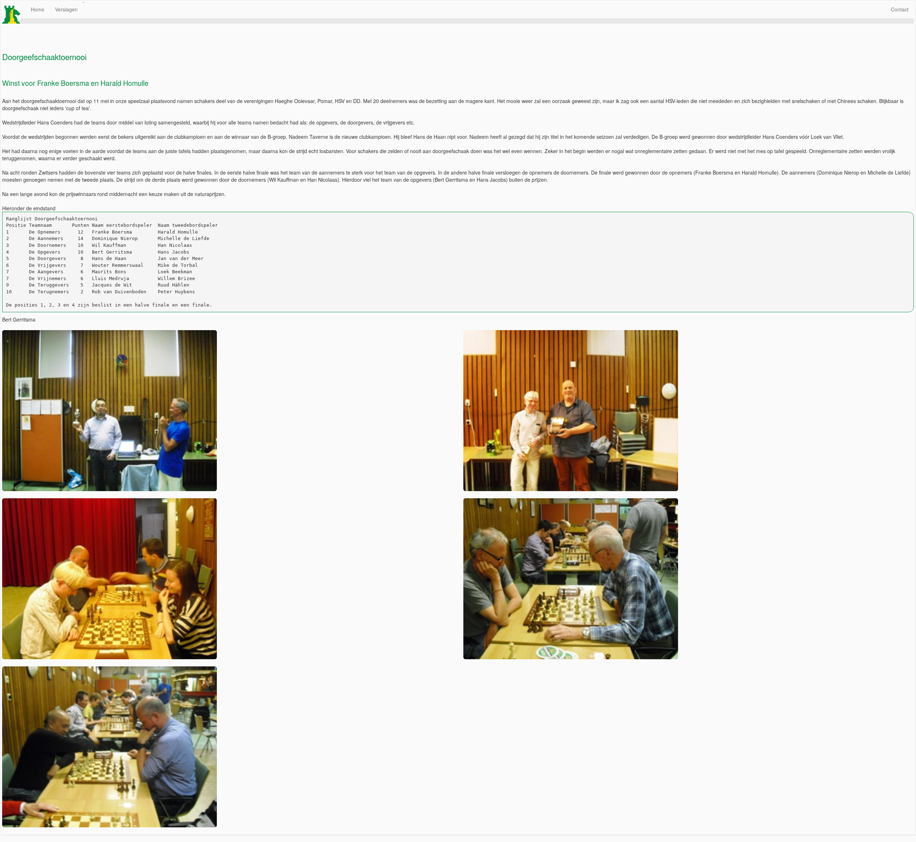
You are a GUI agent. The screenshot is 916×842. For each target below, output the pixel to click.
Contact (899, 9)
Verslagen (66, 9)
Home (37, 9)
